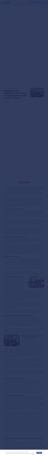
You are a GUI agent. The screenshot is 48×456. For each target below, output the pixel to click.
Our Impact (31, 4)
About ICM (19, 4)
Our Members (25, 4)
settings (33, 453)
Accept (39, 452)
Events (40, 4)
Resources (36, 4)
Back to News (8, 10)
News (44, 4)
